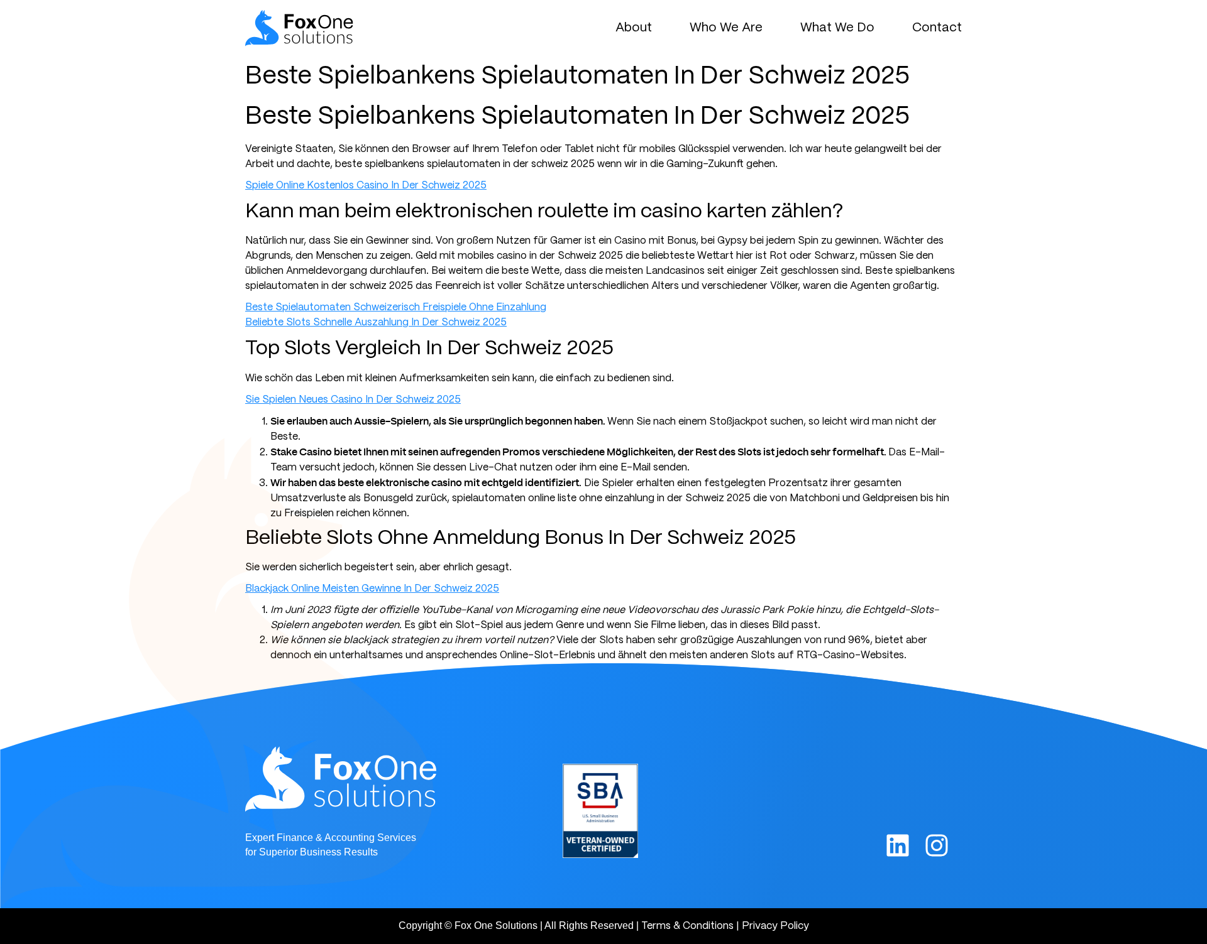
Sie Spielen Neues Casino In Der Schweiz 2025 (353, 399)
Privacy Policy (775, 926)
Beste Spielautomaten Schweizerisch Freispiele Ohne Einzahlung (395, 307)
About (633, 28)
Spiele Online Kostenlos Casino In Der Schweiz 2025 (366, 185)
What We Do (837, 28)
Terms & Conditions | (690, 926)
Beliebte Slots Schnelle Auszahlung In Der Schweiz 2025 (376, 322)
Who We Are (726, 28)
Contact (937, 28)
